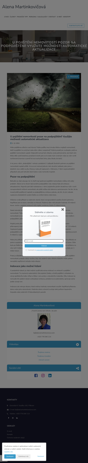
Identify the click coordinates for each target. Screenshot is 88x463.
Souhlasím (10, 456)
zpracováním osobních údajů (44, 250)
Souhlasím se (32, 250)
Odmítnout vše (23, 456)
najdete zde (8, 452)
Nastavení (40, 456)
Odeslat (44, 246)
